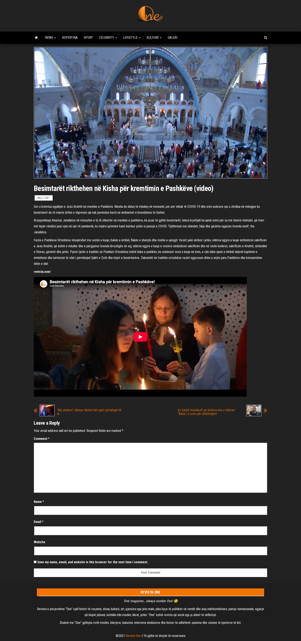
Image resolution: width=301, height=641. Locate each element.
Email (38, 522)
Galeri (172, 37)
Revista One (133, 636)
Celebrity (107, 37)
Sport (88, 37)
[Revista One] (36, 38)
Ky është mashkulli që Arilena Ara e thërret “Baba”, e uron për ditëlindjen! (206, 412)
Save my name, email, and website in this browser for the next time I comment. (92, 562)
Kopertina (70, 37)
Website (39, 542)
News (49, 37)
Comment (42, 439)
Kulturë (153, 37)
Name (39, 502)
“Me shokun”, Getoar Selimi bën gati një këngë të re (89, 412)
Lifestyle (130, 37)
